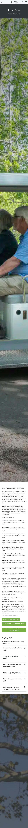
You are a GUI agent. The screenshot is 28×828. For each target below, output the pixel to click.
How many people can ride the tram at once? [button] (12, 666)
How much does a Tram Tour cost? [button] (12, 649)
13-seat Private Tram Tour (11, 619)
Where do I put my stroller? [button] (12, 673)
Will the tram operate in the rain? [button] (12, 680)
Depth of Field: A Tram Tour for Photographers (14, 629)
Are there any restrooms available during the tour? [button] (11, 688)
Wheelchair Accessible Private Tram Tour (14, 624)
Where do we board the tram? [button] (10, 657)
